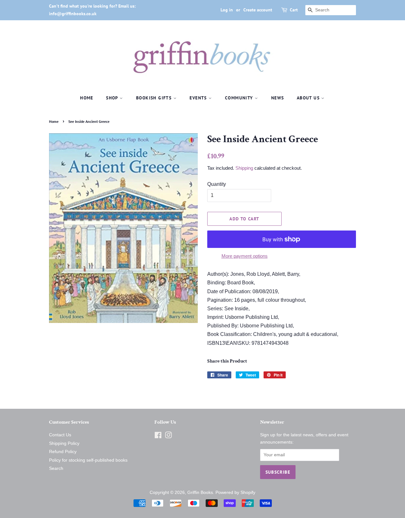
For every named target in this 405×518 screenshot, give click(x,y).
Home (86, 98)
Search (56, 468)
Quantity (216, 184)
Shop (113, 98)
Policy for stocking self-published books (88, 460)
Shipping (244, 168)
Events (199, 98)
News (277, 98)
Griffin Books (200, 492)
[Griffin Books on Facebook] (158, 436)
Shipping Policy (64, 443)
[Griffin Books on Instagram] (168, 436)
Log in (227, 10)
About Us (309, 98)
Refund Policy (63, 451)
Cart (294, 10)
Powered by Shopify (235, 492)
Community (240, 98)
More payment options (244, 256)
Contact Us (60, 435)
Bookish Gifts (154, 98)
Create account (257, 10)
